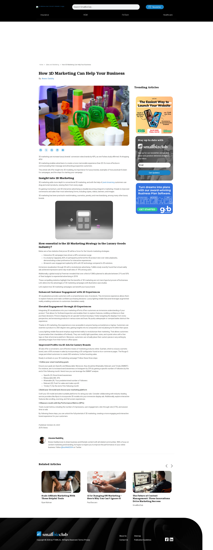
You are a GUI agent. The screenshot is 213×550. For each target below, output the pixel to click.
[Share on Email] (63, 151)
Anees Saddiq (48, 78)
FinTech (125, 15)
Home (41, 65)
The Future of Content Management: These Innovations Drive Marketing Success (151, 498)
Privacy (87, 540)
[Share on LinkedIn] (58, 151)
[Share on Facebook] (41, 151)
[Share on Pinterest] (52, 151)
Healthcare (168, 15)
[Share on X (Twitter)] (47, 151)
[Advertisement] (106, 44)
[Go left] (166, 466)
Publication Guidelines (142, 540)
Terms (80, 540)
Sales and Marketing (52, 65)
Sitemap (137, 536)
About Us (123, 536)
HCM (85, 15)
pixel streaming (109, 182)
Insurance (44, 15)
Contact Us (123, 540)
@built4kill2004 (67, 447)
